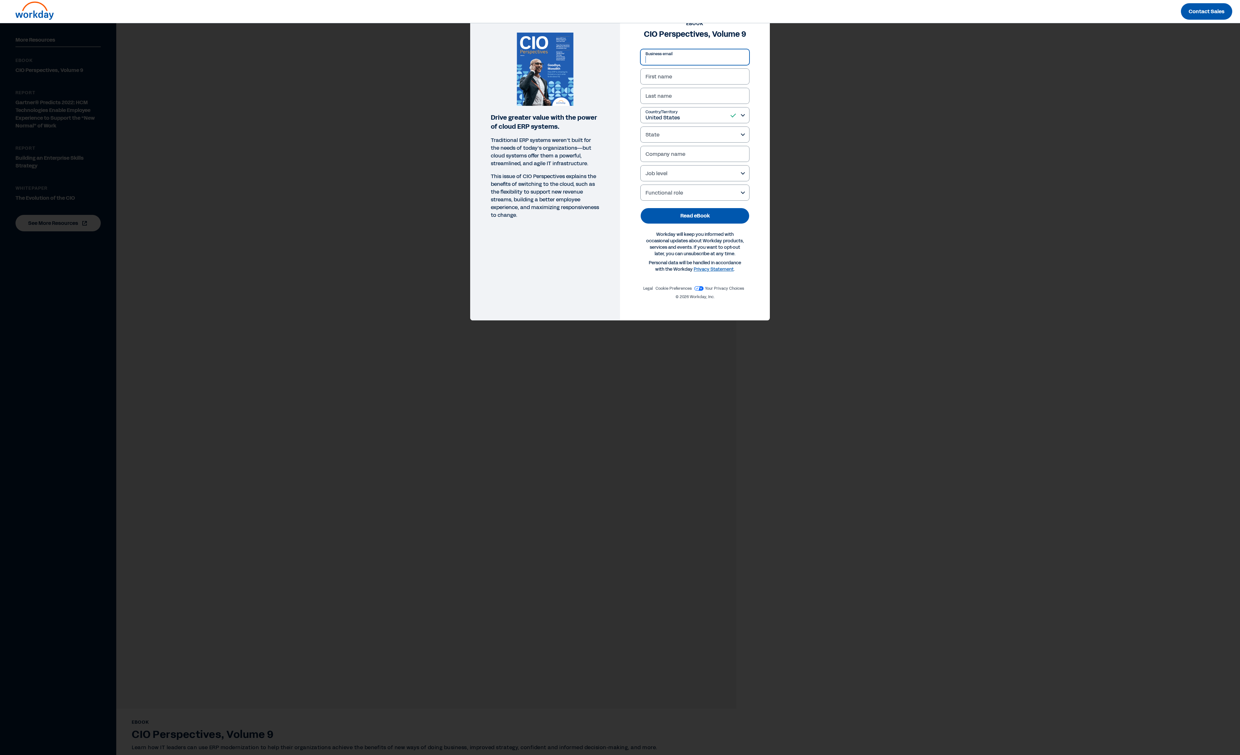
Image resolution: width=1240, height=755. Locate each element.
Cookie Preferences (674, 288)
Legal (648, 288)
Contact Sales (1206, 11)
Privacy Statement (714, 269)
